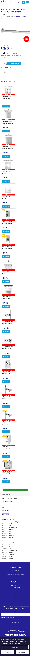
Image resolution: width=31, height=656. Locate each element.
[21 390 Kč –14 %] (8, 314)
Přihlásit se (15, 622)
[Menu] (27, 2)
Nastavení (15, 647)
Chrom (11, 529)
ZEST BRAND (22, 632)
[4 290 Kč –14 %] (8, 139)
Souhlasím (22, 652)
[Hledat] (19, 2)
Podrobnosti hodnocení (20, 16)
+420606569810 (16, 587)
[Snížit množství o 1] (6, 64)
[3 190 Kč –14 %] (8, 114)
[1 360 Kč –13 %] (8, 289)
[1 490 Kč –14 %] (8, 264)
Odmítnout (8, 652)
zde (20, 643)
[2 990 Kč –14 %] (8, 364)
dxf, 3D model (5, 516)
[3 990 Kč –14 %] (8, 189)
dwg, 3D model (5, 514)
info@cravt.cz (16, 585)
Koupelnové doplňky (14, 522)
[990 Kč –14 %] (8, 89)
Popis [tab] (3, 494)
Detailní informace (5, 67)
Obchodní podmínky (15, 572)
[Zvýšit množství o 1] (6, 62)
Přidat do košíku (15, 63)
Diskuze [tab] (8, 494)
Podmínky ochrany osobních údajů (15, 574)
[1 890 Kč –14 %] (8, 164)
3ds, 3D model (5, 513)
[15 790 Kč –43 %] (8, 389)
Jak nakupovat (15, 570)
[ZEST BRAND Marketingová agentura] (15, 635)
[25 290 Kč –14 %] (8, 339)
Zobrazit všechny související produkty (16, 490)
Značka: (5, 18)
